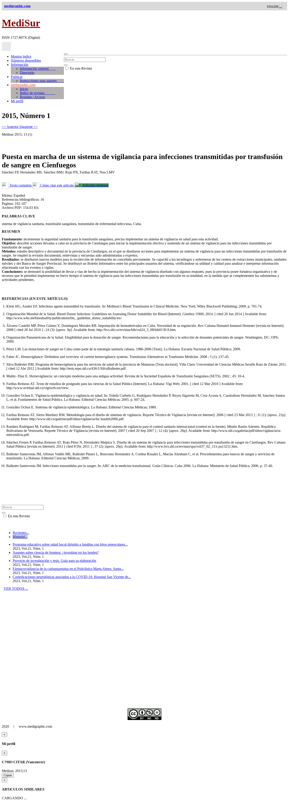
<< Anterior (10, 127)
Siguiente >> (28, 127)
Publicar (17, 77)
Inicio (24, 89)
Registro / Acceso (32, 97)
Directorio (27, 73)
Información (19, 64)
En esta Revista (80, 68)
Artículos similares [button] (95, 185)
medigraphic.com (23, 85)
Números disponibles (26, 60)
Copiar (8, 775)
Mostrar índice (21, 56)
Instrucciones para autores (42, 81)
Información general (38, 69)
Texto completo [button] (21, 185)
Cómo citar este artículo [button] (57, 185)
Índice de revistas (37, 93)
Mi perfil (17, 101)
